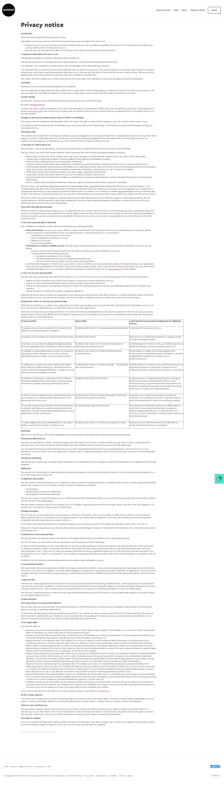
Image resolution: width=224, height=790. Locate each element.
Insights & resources (26, 766)
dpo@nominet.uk (37, 105)
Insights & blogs (197, 10)
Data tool (13, 766)
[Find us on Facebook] (218, 766)
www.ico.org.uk (34, 111)
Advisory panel (40, 766)
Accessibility (112, 776)
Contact (130, 776)
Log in (214, 10)
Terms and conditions (74, 776)
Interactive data (163, 10)
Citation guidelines (58, 776)
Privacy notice (89, 776)
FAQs (176, 10)
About (184, 10)
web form (104, 691)
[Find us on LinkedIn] (211, 766)
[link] (219, 479)
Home (6, 766)
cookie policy (114, 269)
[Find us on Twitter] (215, 766)
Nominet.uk (216, 775)
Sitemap (122, 776)
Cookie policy (101, 776)
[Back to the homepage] (8, 10)
